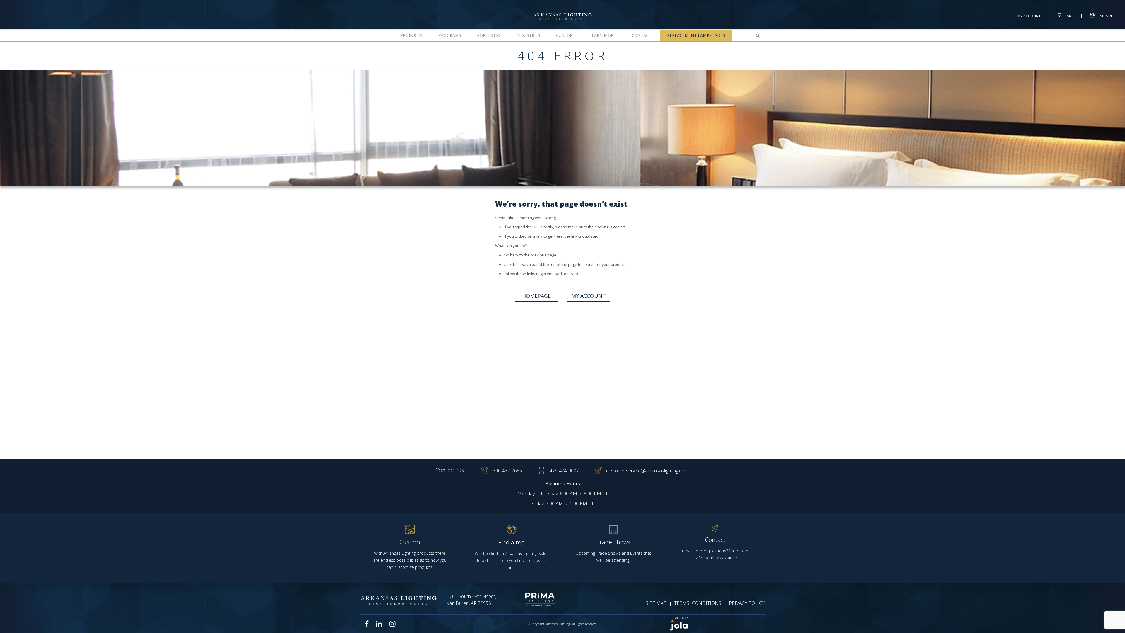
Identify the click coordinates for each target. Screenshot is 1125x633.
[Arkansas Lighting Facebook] (367, 623)
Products (411, 35)
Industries (528, 35)
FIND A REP (1106, 15)
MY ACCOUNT (588, 295)
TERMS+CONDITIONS (697, 603)
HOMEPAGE (536, 295)
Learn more (602, 35)
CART (1068, 15)
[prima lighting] (529, 599)
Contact (641, 35)
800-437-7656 (507, 470)
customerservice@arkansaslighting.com (647, 470)
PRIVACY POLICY (747, 603)
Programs (449, 35)
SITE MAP (656, 603)
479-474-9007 (564, 470)
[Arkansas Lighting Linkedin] (379, 623)
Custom (565, 35)
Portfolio (488, 35)
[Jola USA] (715, 624)
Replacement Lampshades (696, 35)
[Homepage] (562, 11)
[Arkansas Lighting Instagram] (392, 623)
